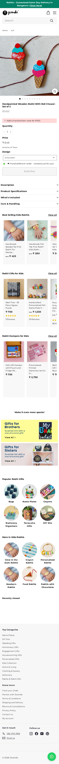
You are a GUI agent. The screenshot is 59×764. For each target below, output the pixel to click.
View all (52, 215)
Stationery (7, 675)
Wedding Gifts (9, 643)
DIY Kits (6, 639)
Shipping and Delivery (12, 702)
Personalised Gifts (10, 659)
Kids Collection (9, 663)
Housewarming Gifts (12, 655)
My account (7, 718)
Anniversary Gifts (10, 647)
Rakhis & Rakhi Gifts (11, 679)
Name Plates (8, 635)
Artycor (6, 111)
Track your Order (10, 690)
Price (5, 137)
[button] (13, 317)
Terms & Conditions (11, 698)
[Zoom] (55, 91)
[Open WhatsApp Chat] (52, 756)
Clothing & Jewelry (11, 671)
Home (5, 30)
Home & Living (9, 667)
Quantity (7, 126)
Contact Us (7, 714)
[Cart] (48, 12)
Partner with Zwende (12, 694)
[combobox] (29, 20)
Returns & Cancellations (13, 706)
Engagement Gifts (11, 651)
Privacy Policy (9, 710)
